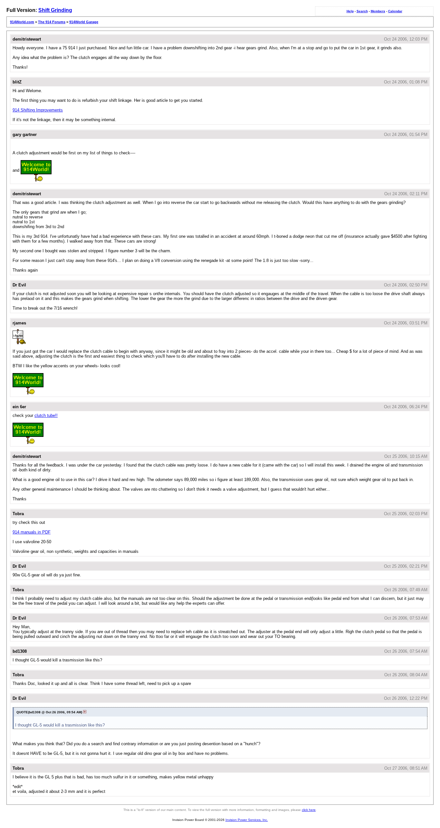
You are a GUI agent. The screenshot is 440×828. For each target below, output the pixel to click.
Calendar (395, 11)
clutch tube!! (46, 415)
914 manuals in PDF (32, 532)
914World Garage (83, 22)
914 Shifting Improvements (38, 110)
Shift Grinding (55, 10)
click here (309, 810)
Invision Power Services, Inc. (246, 820)
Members (378, 11)
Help (350, 11)
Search (362, 11)
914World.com (22, 22)
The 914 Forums (51, 22)
